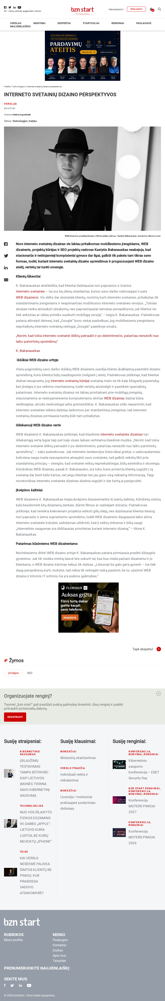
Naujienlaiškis (20, 26)
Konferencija (140, 751)
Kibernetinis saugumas (30, 753)
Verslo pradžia (72, 768)
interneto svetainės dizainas (121, 434)
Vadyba (33, 121)
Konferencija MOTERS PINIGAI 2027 (142, 806)
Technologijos (18, 86)
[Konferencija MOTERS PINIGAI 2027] (119, 800)
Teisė (24, 851)
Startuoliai (91, 23)
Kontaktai (59, 945)
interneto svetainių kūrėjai (70, 381)
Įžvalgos (13, 673)
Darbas (58, 950)
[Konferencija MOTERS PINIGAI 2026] (119, 832)
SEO (29, 673)
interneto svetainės (30, 291)
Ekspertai (64, 23)
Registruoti (15, 717)
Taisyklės (59, 961)
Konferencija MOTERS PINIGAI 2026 (142, 837)
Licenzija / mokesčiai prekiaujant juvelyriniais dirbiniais (78, 803)
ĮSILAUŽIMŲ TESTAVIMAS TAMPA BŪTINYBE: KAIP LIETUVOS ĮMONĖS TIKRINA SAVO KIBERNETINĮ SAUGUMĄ (35, 778)
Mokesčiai (68, 751)
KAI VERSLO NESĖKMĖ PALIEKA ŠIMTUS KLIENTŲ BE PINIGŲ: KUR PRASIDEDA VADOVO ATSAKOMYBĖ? (36, 875)
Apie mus (59, 955)
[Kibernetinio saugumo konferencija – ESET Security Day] (119, 764)
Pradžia (7, 86)
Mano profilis (13, 940)
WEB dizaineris (27, 297)
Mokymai (39, 23)
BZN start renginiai (144, 788)
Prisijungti (136, 9)
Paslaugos (143, 23)
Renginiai (117, 23)
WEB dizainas (114, 398)
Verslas (15, 23)
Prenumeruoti (116, 9)
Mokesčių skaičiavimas (78, 758)
